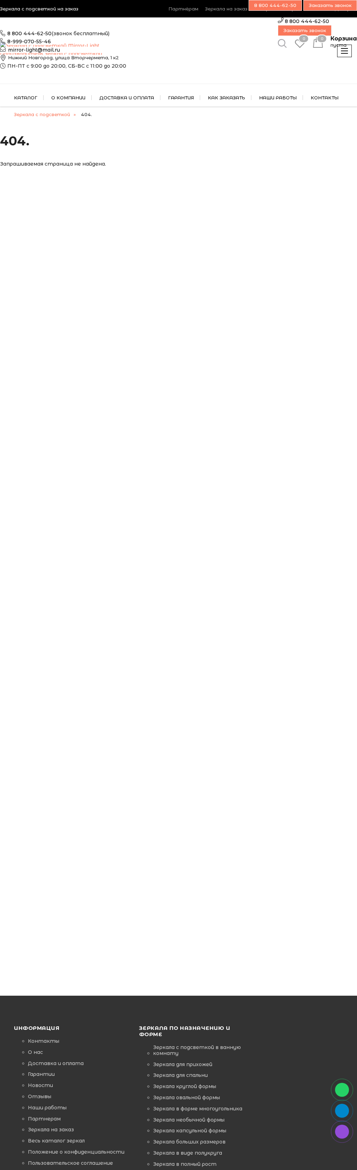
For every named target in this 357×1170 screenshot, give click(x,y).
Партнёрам (183, 9)
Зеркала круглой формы (184, 1086)
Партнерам (44, 1119)
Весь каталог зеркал (56, 1141)
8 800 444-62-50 (29, 33)
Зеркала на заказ (226, 9)
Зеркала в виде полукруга (187, 1153)
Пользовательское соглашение (70, 1163)
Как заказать (226, 97)
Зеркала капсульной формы (189, 1131)
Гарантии (41, 1074)
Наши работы (47, 1108)
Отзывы (39, 1097)
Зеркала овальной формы (186, 1098)
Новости (40, 1085)
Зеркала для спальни (180, 1075)
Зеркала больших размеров (189, 1142)
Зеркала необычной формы (189, 1120)
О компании (68, 97)
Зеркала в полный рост (185, 1164)
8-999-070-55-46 (29, 41)
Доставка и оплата (126, 97)
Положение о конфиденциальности (76, 1152)
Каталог (25, 97)
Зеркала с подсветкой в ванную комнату (197, 1050)
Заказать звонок (304, 30)
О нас (35, 1052)
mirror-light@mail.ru (34, 50)
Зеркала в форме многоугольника (197, 1109)
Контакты (43, 1041)
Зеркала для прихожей (182, 1065)
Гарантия (181, 97)
